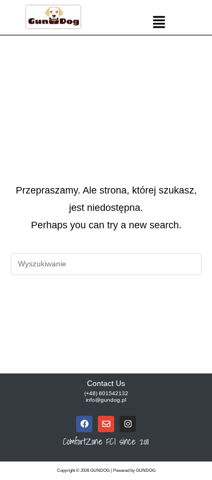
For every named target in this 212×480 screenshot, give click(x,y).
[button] (159, 23)
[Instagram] (128, 424)
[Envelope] (106, 424)
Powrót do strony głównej (106, 308)
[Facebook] (84, 424)
